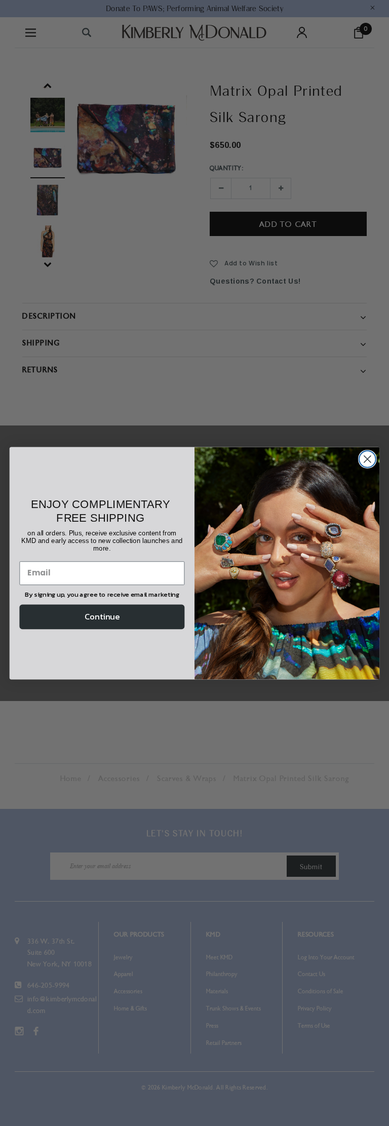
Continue (102, 616)
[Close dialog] (367, 459)
